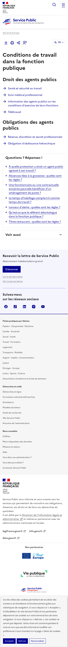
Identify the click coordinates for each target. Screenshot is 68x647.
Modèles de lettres (11, 407)
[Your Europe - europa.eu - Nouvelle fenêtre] (34, 555)
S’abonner (11, 269)
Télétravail (14, 112)
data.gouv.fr (9, 538)
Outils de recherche (12, 412)
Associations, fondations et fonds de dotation (24, 378)
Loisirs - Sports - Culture (14, 373)
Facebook (6, 306)
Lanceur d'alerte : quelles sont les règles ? (34, 207)
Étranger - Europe (11, 368)
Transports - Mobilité (12, 352)
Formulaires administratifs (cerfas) (19, 397)
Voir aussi (13, 234)
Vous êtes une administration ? (17, 457)
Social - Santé (9, 336)
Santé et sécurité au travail (25, 88)
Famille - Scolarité (11, 331)
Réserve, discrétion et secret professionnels (35, 137)
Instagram (33, 306)
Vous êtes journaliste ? (13, 462)
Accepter (9, 641)
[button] (25, 43)
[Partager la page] (18, 43)
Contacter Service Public (14, 467)
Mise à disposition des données (17, 441)
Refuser (22, 641)
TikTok (15, 306)
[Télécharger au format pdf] (6, 43)
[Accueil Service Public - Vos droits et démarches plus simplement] (24, 25)
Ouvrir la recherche (54, 4)
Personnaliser (37, 641)
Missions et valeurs (11, 446)
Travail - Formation (11, 342)
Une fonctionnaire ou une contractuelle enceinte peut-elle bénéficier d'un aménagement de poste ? (34, 189)
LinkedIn (24, 306)
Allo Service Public (11, 418)
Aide (5, 452)
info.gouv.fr (35, 531)
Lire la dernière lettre (13, 276)
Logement (7, 347)
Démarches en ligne (12, 391)
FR (59, 42)
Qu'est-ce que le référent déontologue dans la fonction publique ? (33, 214)
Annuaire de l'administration (16, 423)
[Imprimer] (12, 43)
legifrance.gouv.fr (13, 531)
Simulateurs (8, 402)
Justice (6, 363)
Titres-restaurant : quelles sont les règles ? (35, 222)
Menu (63, 7)
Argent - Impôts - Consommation (18, 357)
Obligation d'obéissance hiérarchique (31, 143)
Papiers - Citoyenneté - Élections (18, 326)
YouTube (43, 306)
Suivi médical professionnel (25, 95)
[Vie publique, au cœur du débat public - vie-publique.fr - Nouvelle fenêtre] (34, 574)
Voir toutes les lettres (13, 281)
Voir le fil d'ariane (11, 32)
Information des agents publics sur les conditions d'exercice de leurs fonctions (33, 103)
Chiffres (6, 436)
